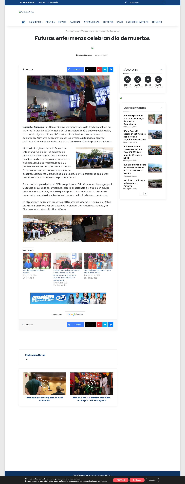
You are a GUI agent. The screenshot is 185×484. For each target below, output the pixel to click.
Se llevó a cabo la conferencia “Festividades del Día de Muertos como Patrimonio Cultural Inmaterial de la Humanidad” (66, 275)
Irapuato (77, 31)
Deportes (108, 22)
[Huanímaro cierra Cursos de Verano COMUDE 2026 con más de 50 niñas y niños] (155, 150)
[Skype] (104, 69)
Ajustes (152, 480)
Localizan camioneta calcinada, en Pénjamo (134, 183)
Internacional (91, 22)
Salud (120, 22)
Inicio (69, 31)
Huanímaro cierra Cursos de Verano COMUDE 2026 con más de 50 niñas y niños (132, 152)
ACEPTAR (121, 480)
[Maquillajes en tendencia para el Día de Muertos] (98, 261)
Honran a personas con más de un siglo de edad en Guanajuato (133, 120)
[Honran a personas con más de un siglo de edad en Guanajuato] (155, 119)
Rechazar (137, 480)
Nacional (75, 22)
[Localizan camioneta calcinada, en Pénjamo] (155, 183)
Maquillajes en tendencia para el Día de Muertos (97, 271)
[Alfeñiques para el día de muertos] (37, 261)
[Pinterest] (99, 69)
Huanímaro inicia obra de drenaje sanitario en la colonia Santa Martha (134, 169)
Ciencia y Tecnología (48, 2)
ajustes (103, 481)
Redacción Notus (85, 55)
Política (50, 22)
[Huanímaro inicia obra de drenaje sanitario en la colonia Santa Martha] (155, 168)
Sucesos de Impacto (137, 22)
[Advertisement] (68, 339)
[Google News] (75, 314)
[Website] (26, 359)
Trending (157, 22)
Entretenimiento (27, 2)
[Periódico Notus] (26, 11)
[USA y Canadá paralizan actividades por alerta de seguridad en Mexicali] (155, 134)
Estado (62, 22)
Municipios (35, 22)
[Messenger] (110, 69)
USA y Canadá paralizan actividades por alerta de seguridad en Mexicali (134, 135)
